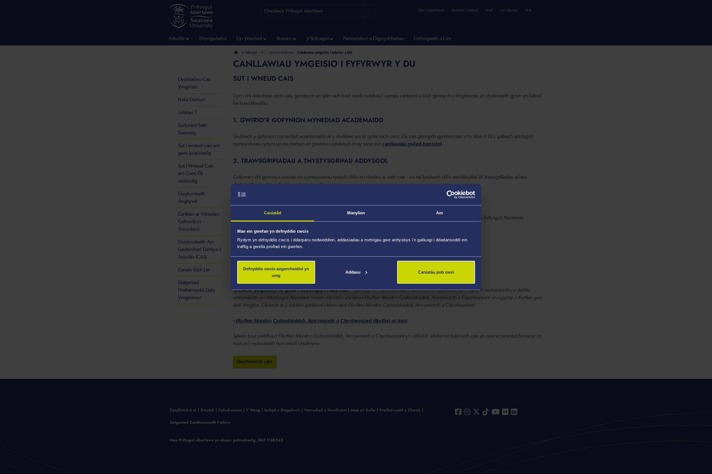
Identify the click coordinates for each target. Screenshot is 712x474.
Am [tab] (439, 212)
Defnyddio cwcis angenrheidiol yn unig (276, 272)
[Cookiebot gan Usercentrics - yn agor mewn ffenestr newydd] (450, 194)
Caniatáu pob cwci (436, 272)
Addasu (352, 272)
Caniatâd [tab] (272, 212)
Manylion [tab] (356, 212)
